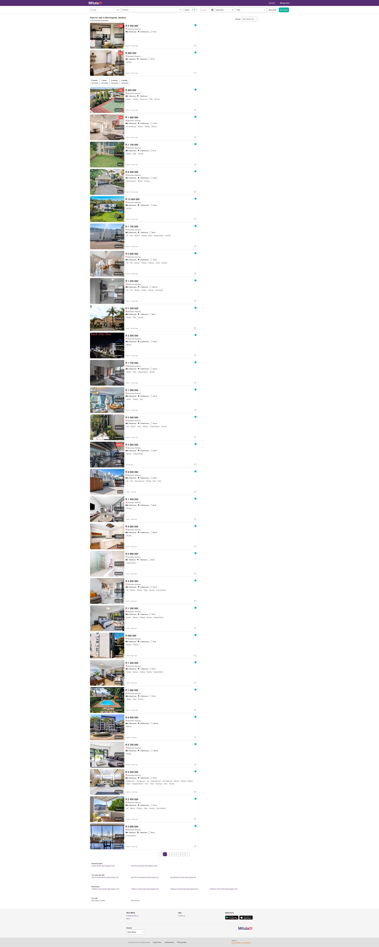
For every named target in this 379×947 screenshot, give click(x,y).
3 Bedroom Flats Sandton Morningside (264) (184, 889)
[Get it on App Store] (246, 918)
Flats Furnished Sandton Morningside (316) (105, 877)
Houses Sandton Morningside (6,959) (103, 866)
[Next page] (188, 854)
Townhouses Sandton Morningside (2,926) (144, 866)
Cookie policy (169, 942)
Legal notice (157, 942)
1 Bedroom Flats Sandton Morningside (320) (145, 889)
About (128, 919)
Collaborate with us (132, 916)
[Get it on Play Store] (231, 918)
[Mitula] (95, 2)
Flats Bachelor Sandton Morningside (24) (183, 877)
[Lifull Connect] (241, 943)
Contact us (181, 916)
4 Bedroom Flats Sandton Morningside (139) (224, 889)
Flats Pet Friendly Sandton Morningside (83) (145, 877)
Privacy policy (181, 942)
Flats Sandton (135, 900)
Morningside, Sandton (98, 900)
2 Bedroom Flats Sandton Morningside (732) (105, 889)
